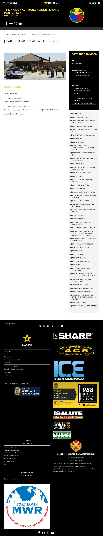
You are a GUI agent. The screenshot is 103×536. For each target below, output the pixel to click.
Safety (6, 464)
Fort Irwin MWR (78, 188)
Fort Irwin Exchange (80, 185)
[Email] (62, 326)
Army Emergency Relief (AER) (83, 126)
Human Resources (58, 466)
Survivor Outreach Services (61, 463)
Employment (7, 351)
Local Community (79, 219)
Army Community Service (82, 117)
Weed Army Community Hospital (84, 306)
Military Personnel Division (83, 228)
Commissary (77, 138)
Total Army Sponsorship (78, 463)
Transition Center (80, 285)
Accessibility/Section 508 (12, 360)
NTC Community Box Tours (82, 244)
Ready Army (7, 362)
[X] (44, 326)
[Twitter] (15, 23)
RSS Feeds (7, 373)
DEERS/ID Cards (78, 142)
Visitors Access (79, 302)
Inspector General (9, 458)
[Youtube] (20, 23)
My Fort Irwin (15, 34)
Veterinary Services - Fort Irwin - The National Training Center (84, 297)
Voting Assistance (9, 461)
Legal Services (78, 215)
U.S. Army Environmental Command (63, 469)
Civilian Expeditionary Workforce (75, 466)
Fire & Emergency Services (82, 173)
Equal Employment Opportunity (14, 369)
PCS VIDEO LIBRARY (79, 254)
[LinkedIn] (47, 326)
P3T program (77, 251)
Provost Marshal (79, 258)
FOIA (5, 354)
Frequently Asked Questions (13, 453)
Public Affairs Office (80, 261)
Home (8, 34)
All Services (25, 34)
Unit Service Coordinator (82, 288)
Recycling (76, 265)
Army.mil (27, 348)
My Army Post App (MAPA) (12, 456)
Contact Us (7, 375)
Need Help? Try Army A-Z (12, 366)
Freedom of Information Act (83, 192)
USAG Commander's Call (81, 292)
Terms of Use (8, 357)
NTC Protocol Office (80, 247)
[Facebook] (6, 23)
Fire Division (77, 176)
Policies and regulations (11, 450)
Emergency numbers (10, 447)
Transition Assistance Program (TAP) (81, 280)
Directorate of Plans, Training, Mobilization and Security (83, 147)
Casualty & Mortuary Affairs (84, 135)
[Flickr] (11, 23)
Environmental (78, 164)
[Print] (57, 326)
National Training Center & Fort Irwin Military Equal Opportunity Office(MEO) (83, 233)
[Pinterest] (52, 326)
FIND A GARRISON (76, 460)
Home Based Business (80, 201)
